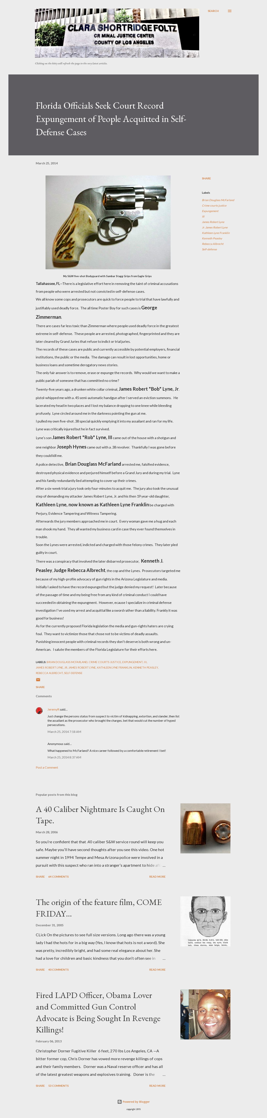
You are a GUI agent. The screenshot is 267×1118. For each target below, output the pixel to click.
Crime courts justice (214, 205)
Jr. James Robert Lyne (215, 227)
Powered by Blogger (136, 1102)
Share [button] (206, 178)
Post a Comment (47, 767)
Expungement (210, 211)
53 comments (58, 1085)
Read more (157, 876)
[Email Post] (38, 681)
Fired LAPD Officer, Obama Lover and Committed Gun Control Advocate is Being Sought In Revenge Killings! (98, 1012)
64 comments (58, 876)
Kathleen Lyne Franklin (216, 233)
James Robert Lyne (213, 222)
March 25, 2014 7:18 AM (64, 731)
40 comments (58, 969)
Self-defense (209, 249)
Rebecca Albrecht (212, 243)
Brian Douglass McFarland (218, 200)
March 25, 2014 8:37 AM (64, 757)
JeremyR (53, 709)
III (203, 216)
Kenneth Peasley (212, 238)
